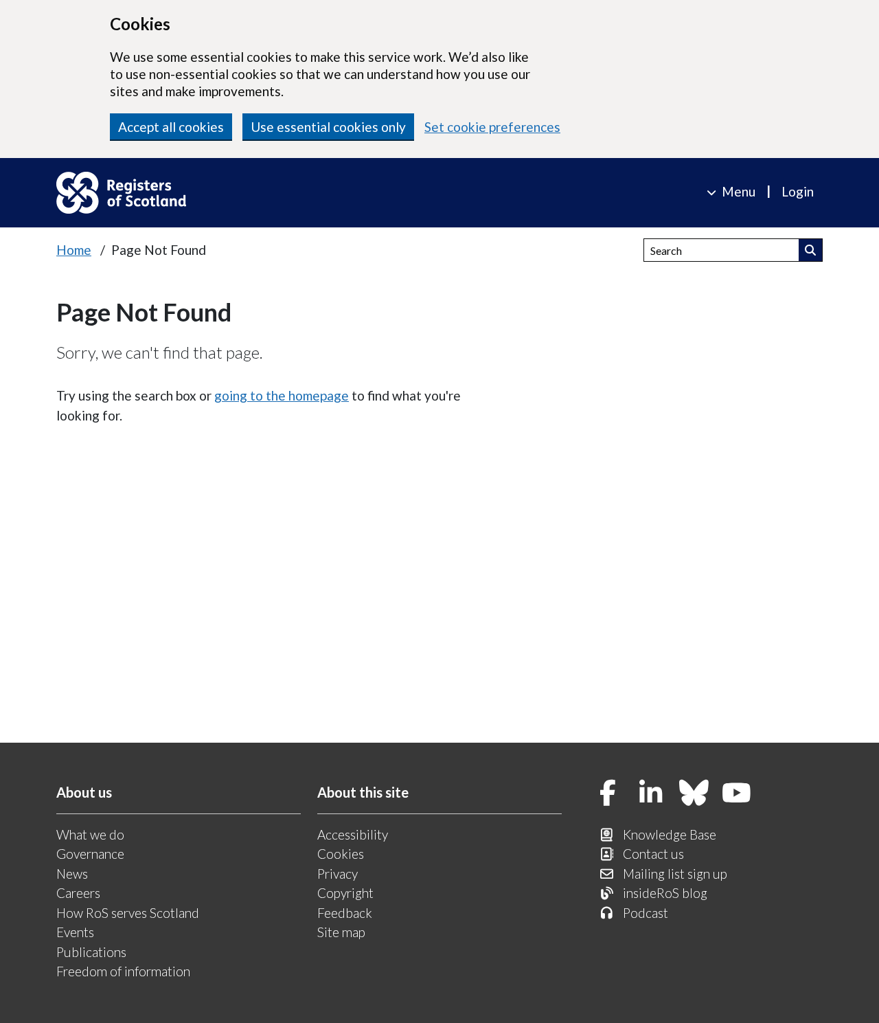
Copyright (345, 893)
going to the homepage (281, 395)
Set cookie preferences (492, 126)
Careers (78, 893)
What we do (90, 834)
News (72, 873)
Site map (341, 932)
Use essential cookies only (328, 127)
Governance (90, 854)
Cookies (340, 854)
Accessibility (352, 834)
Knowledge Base (669, 834)
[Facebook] (608, 794)
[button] (811, 250)
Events (75, 932)
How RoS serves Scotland (127, 913)
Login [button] (797, 191)
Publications (91, 952)
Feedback (344, 913)
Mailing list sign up (675, 873)
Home (73, 250)
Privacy (337, 873)
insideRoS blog (665, 893)
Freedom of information (123, 971)
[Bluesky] (694, 794)
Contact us (653, 854)
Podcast (645, 913)
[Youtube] (736, 794)
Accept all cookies (171, 127)
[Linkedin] (651, 794)
